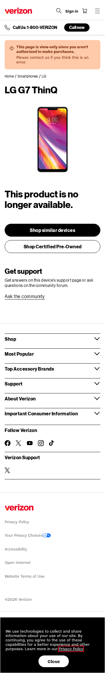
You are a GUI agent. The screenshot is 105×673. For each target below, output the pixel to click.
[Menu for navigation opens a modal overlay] (97, 10)
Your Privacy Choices (24, 535)
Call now (77, 27)
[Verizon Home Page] (18, 11)
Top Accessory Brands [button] (29, 368)
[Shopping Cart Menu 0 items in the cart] (84, 10)
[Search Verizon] (58, 10)
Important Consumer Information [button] (41, 413)
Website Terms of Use (25, 576)
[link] (11, 76)
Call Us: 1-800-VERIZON (35, 27)
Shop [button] (10, 339)
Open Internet (18, 562)
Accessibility (16, 549)
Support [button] (14, 383)
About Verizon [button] (20, 398)
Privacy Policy (17, 522)
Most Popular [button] (19, 354)
